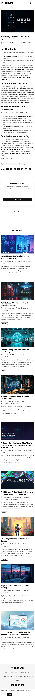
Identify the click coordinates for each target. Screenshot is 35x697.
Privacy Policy (18, 676)
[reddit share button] (30, 169)
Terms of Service (28, 676)
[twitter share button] (11, 169)
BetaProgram (23, 164)
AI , (16, 261)
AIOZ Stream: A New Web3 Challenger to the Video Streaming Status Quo (17, 493)
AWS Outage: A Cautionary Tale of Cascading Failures (14, 304)
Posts (6, 8)
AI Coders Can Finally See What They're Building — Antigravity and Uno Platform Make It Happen (17, 445)
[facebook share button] (7, 169)
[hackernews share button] (26, 169)
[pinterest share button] (18, 169)
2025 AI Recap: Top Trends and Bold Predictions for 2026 (15, 257)
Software (17, 43)
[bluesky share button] (22, 169)
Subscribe (17, 199)
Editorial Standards (7, 676)
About (11, 673)
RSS (17, 680)
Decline (3, 694)
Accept (9, 694)
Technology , (18, 402)
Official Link (9, 159)
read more (4, 276)
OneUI (8, 164)
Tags (28, 673)
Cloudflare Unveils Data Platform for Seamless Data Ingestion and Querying (16, 633)
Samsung (14, 164)
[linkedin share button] (15, 169)
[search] (27, 2)
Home (2, 8)
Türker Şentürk (7, 497)
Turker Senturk (7, 43)
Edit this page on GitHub (7, 177)
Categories (23, 673)
